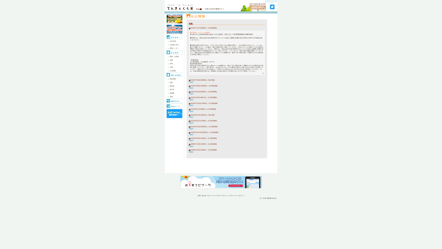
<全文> (191, 82)
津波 (171, 63)
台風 (171, 67)
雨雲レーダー (174, 48)
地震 (171, 60)
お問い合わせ (201, 195)
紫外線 (172, 86)
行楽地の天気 (174, 45)
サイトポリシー (223, 195)
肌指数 (172, 93)
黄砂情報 (173, 79)
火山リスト (177, 12)
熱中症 (172, 89)
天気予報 (173, 41)
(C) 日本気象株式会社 (268, 198)
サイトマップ (271, 1)
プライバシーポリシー (237, 195)
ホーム (169, 12)
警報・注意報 (174, 56)
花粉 (171, 82)
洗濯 (171, 97)
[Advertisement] (221, 210)
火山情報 (173, 71)
